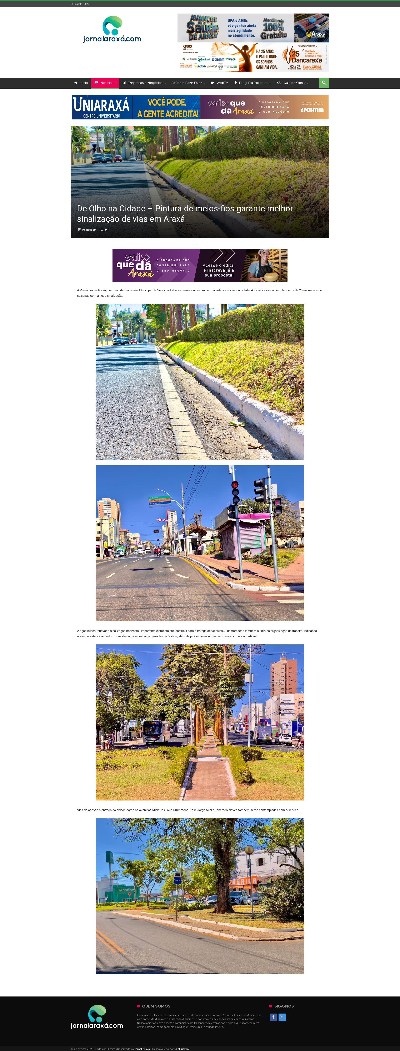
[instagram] (282, 1017)
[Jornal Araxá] (112, 13)
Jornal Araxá (142, 1049)
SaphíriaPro (182, 1049)
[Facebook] (273, 1017)
